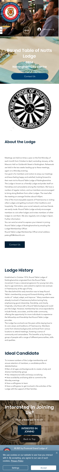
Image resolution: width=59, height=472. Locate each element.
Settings (15, 467)
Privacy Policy (17, 460)
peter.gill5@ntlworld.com (15, 235)
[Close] (55, 454)
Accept (44, 467)
